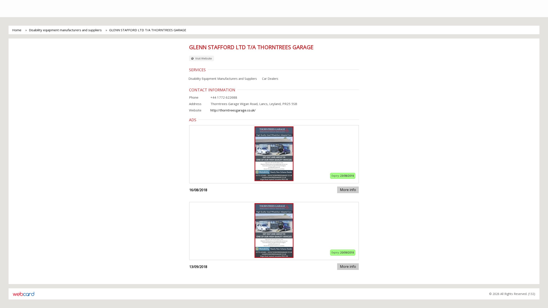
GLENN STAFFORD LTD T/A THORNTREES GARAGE (147, 30)
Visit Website (203, 58)
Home (16, 30)
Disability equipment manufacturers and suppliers (65, 30)
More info (348, 189)
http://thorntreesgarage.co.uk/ (233, 110)
